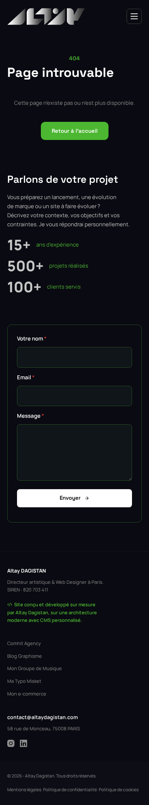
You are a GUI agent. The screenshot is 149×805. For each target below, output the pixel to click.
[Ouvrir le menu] (134, 16)
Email (26, 377)
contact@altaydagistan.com (42, 717)
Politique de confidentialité (70, 790)
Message (30, 416)
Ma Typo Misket (24, 681)
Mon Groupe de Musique (34, 668)
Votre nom (32, 338)
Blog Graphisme (24, 656)
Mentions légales (24, 790)
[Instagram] (10, 743)
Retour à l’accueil (75, 130)
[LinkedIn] (23, 743)
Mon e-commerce (26, 693)
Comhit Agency (24, 643)
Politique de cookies (119, 790)
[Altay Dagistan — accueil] (46, 16)
